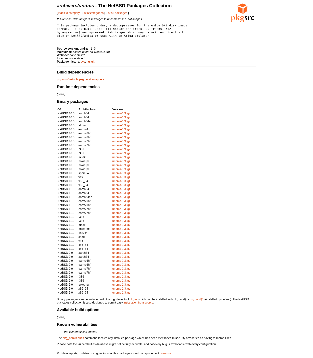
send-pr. (166, 353)
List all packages (116, 12)
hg (88, 61)
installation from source (138, 302)
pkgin (133, 299)
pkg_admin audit (73, 338)
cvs (83, 61)
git (92, 61)
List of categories (93, 12)
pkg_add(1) (197, 299)
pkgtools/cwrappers (91, 79)
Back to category (69, 12)
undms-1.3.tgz (121, 113)
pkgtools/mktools (67, 79)
